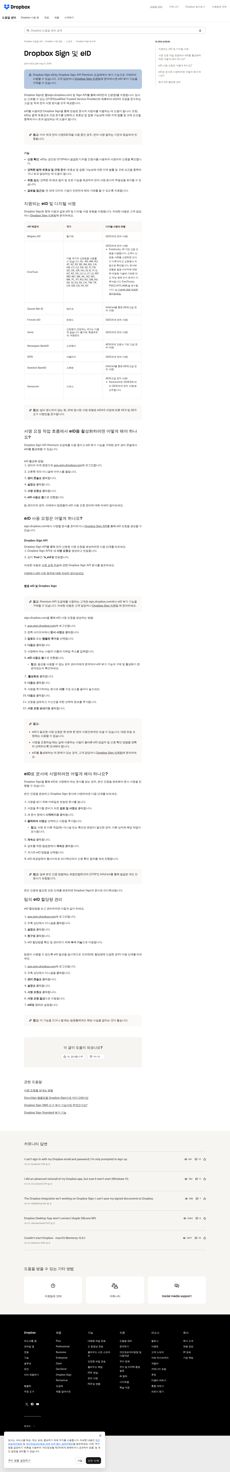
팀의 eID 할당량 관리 (169, 81)
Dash (59, 1363)
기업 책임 (188, 1357)
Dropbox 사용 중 (30, 17)
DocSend (61, 1368)
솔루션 (27, 1363)
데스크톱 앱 (30, 1340)
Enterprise (62, 1357)
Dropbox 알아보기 (195, 6)
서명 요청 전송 (50, 565)
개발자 (154, 1363)
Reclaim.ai (62, 1380)
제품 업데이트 (63, 1391)
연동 (26, 1352)
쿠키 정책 (125, 1361)
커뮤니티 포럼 (158, 1368)
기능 (26, 1357)
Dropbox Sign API (96, 526)
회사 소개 (188, 1340)
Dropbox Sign (64, 1374)
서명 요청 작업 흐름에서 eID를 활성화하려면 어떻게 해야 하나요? (179, 57)
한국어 (27, 1426)
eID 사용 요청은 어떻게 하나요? (175, 65)
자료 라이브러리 (160, 1357)
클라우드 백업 (95, 1366)
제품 (56, 17)
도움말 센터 (156, 6)
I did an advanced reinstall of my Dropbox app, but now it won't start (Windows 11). (76, 1178)
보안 (26, 1368)
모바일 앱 (29, 1346)
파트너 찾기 (157, 1391)
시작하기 (69, 17)
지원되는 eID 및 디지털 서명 (173, 48)
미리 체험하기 (31, 1374)
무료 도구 (29, 1391)
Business (61, 1352)
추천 (153, 1374)
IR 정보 (187, 1352)
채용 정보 (188, 1346)
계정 (46, 17)
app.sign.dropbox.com (68, 465)
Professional (63, 1346)
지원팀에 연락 (219, 6)
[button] (28, 30)
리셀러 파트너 (158, 1380)
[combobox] (115, 30)
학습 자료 (125, 1387)
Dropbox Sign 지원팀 (88, 78)
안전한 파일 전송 (97, 1361)
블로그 (154, 1340)
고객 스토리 (157, 1352)
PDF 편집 (93, 1372)
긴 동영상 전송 (95, 1346)
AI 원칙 (123, 1376)
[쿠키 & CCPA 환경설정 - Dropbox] (54, 1450)
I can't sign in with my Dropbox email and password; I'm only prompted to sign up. (76, 1159)
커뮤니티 (174, 6)
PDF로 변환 (94, 1383)
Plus (58, 1340)
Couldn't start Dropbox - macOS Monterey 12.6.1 (54, 1238)
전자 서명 (93, 1378)
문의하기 (124, 1346)
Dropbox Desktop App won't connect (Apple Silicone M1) (60, 1218)
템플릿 (27, 1385)
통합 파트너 (157, 1385)
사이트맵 (124, 1381)
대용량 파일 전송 (97, 1340)
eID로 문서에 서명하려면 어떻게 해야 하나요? (179, 73)
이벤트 (154, 1346)
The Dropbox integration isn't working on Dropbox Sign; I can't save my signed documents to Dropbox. (89, 1198)
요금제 (59, 1385)
